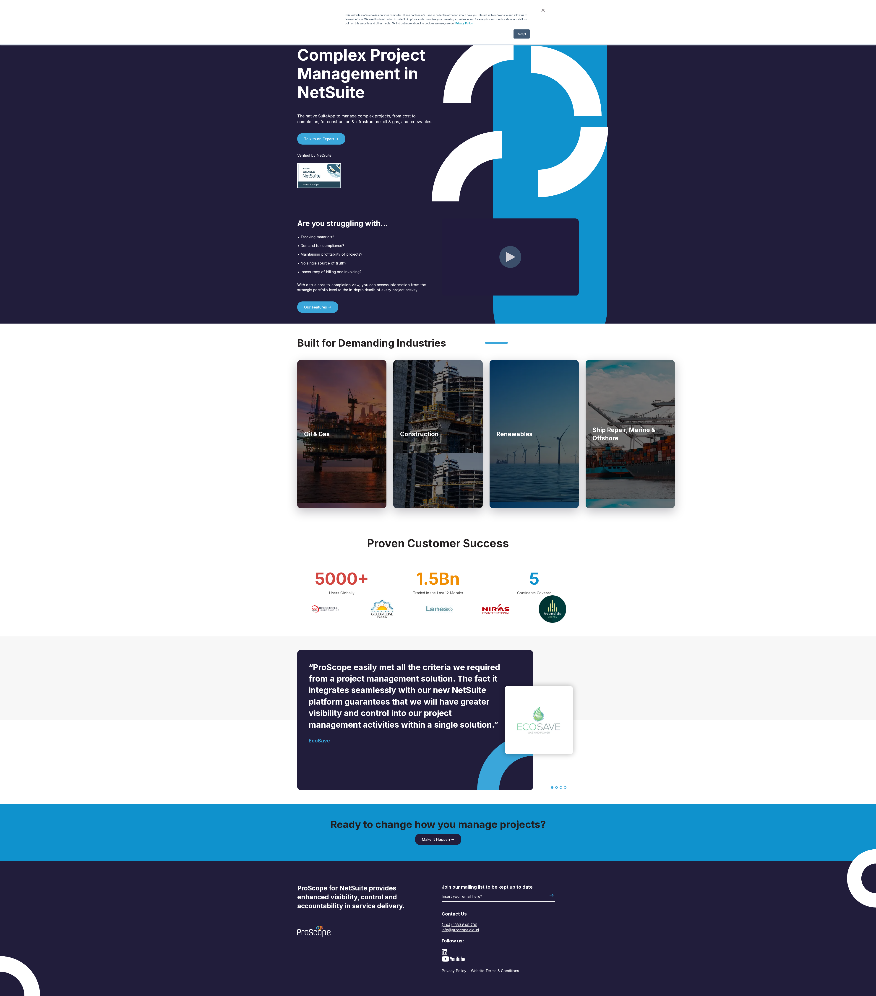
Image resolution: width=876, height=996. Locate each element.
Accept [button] (521, 34)
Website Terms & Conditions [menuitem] (495, 970)
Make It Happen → (438, 839)
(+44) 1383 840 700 (459, 925)
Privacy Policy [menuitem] (454, 970)
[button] (552, 787)
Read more (313, 447)
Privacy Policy (464, 23)
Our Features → (317, 307)
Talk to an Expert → (321, 139)
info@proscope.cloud (460, 930)
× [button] (543, 9)
